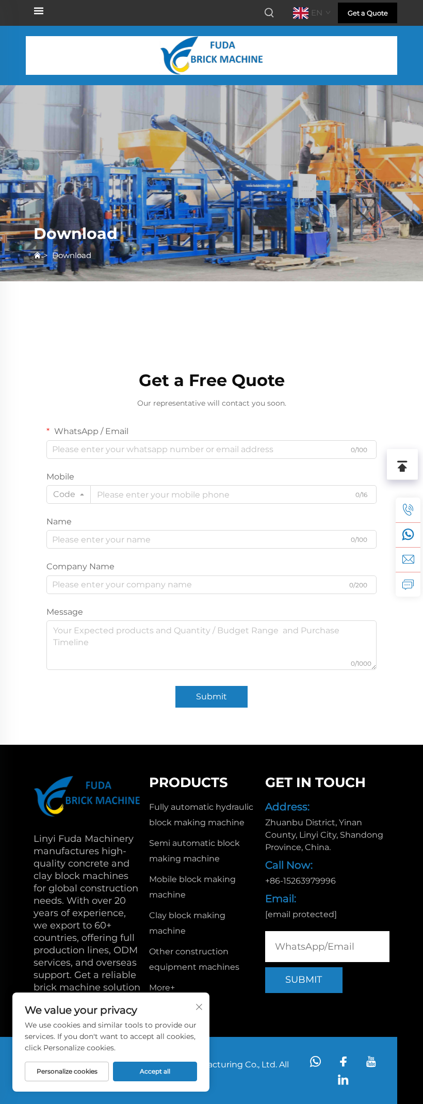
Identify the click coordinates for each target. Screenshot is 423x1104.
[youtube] (371, 1061)
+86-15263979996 (300, 881)
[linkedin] (343, 1079)
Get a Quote (368, 13)
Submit (211, 696)
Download (71, 255)
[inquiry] (408, 584)
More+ (162, 988)
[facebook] (343, 1061)
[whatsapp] (408, 534)
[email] (408, 559)
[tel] (408, 510)
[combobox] (68, 494)
